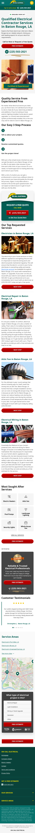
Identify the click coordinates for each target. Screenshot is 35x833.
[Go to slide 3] (16, 627)
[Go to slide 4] (18, 627)
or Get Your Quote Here (17, 217)
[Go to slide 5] (20, 627)
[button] (7, 672)
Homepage (4, 755)
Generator (10, 715)
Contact (3, 766)
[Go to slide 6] (22, 627)
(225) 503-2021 (19, 212)
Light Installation (12, 707)
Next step (18, 287)
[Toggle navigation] (2, 2)
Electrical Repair (12, 703)
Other (9, 719)
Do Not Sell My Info (24, 827)
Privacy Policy (5, 773)
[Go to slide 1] (13, 627)
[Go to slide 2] (14, 627)
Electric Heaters (6, 762)
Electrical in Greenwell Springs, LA (13, 649)
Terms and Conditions (8, 769)
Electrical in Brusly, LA (9, 646)
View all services (17, 535)
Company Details (6, 759)
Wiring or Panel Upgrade (15, 711)
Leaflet (31, 689)
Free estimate (17, 46)
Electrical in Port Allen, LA (10, 642)
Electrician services (7, 269)
